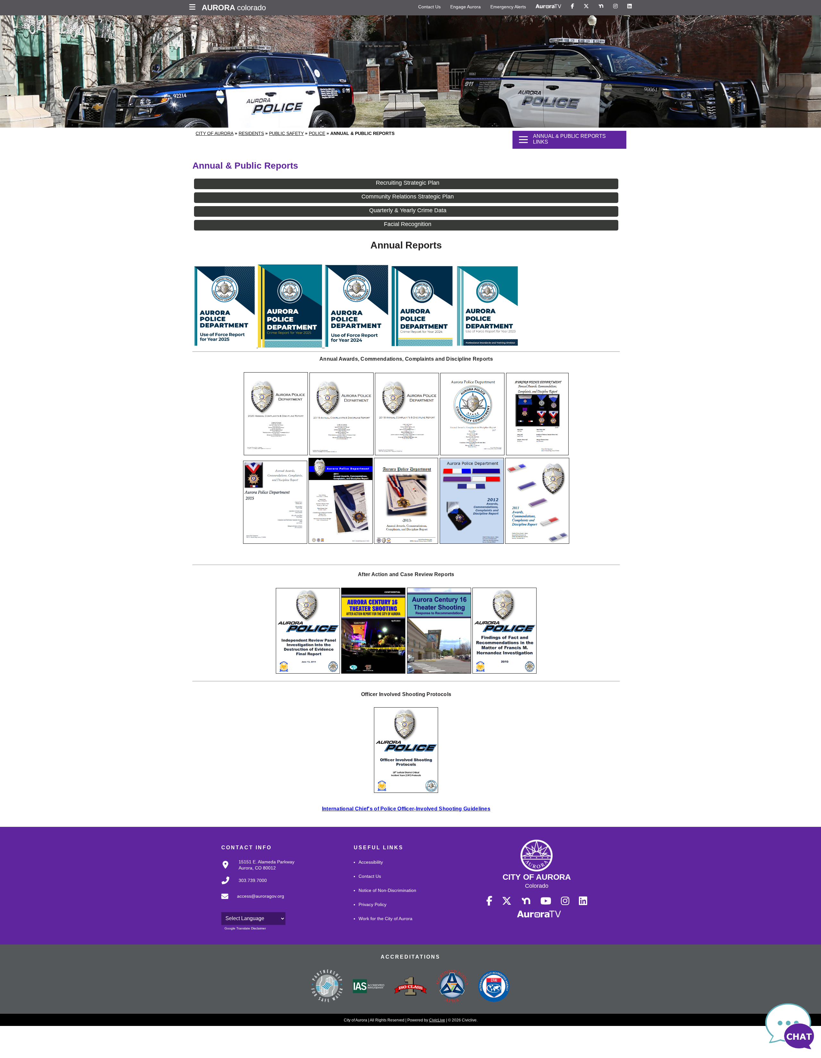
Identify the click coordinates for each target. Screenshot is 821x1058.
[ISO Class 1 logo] (410, 987)
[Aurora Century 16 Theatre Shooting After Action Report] (373, 672)
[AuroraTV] (548, 6)
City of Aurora (214, 133)
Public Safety (286, 133)
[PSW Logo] (327, 987)
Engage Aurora (465, 6)
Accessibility (371, 862)
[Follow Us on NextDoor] (601, 6)
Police (317, 133)
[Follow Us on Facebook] (572, 6)
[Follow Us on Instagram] (615, 6)
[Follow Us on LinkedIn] (629, 6)
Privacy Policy (372, 904)
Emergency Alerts (508, 6)
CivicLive (437, 1020)
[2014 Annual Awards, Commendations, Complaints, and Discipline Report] (341, 542)
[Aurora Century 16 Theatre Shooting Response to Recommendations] (439, 672)
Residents (251, 133)
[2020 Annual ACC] (276, 453)
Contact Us (429, 6)
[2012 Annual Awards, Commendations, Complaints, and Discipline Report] (472, 542)
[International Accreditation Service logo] (369, 987)
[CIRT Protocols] (406, 791)
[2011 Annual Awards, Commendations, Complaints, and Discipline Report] (537, 542)
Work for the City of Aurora (385, 918)
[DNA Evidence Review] (308, 672)
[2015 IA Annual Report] (275, 542)
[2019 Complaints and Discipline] (341, 453)
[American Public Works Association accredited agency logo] (452, 987)
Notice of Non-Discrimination (387, 890)
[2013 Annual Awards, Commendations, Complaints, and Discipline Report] (406, 542)
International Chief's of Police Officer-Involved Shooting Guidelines (406, 808)
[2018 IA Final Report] (407, 453)
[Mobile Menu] (194, 7)
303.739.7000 (253, 880)
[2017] (472, 453)
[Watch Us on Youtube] (545, 901)
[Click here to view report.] (290, 345)
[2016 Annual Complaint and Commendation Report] (537, 453)
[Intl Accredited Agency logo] (494, 986)
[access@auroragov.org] (251, 901)
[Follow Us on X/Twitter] (586, 6)
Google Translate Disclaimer (245, 928)
